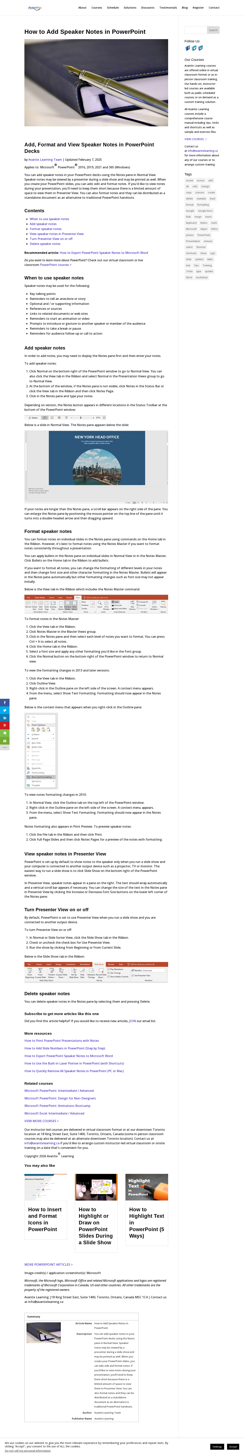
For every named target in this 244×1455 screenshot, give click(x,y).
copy (188, 192)
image (198, 216)
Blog (185, 7)
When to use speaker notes (49, 219)
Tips (196, 265)
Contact (214, 7)
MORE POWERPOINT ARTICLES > (48, 1264)
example (201, 198)
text (188, 265)
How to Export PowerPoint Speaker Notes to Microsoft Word (104, 253)
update (209, 271)
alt (187, 186)
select (189, 247)
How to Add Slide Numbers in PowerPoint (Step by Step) (64, 1048)
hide (188, 216)
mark (214, 222)
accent (189, 180)
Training (207, 265)
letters (203, 222)
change (205, 186)
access (201, 180)
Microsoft (191, 229)
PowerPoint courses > (55, 265)
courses (199, 192)
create (211, 192)
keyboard (191, 222)
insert (208, 216)
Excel (212, 198)
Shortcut (200, 247)
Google (190, 210)
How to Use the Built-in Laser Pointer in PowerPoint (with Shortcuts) (74, 1063)
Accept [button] (233, 1446)
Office (214, 229)
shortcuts (191, 253)
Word (189, 277)
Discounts (147, 7)
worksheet (202, 277)
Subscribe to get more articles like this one (61, 1014)
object (203, 229)
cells (195, 186)
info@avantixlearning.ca (41, 1143)
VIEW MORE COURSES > (41, 1121)
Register (198, 7)
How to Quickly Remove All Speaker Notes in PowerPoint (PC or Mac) (74, 1071)
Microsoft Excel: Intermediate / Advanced (54, 1113)
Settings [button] (217, 1446)
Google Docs (205, 210)
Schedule (113, 7)
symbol (199, 259)
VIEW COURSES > (196, 139)
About (82, 7)
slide (188, 259)
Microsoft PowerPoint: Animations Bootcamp (57, 1106)
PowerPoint (203, 235)
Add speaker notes (43, 224)
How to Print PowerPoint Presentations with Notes (61, 1041)
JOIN (133, 1021)
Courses (97, 7)
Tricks (189, 271)
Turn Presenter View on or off (51, 239)
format (189, 204)
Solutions (130, 7)
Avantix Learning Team (45, 159)
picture (190, 235)
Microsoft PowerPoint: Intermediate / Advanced (59, 1091)
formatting (203, 204)
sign (212, 253)
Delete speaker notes (45, 244)
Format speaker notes (46, 229)
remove (208, 241)
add (210, 180)
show (203, 253)
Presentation (193, 241)
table (210, 259)
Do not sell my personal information (28, 1451)
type (199, 271)
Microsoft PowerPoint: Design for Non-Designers (60, 1098)
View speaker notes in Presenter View (57, 234)
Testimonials (168, 7)
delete (189, 198)
